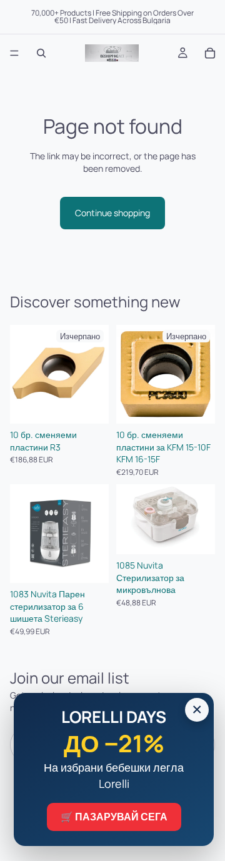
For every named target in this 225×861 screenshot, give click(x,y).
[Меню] (14, 53)
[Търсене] (41, 53)
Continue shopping (112, 213)
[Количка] (210, 53)
